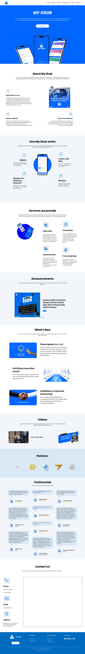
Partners (59, 2)
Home (48, 2)
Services (53, 2)
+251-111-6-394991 (7, 589)
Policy (72, 2)
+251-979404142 (7, 592)
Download (78, 2)
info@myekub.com (7, 608)
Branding (64, 2)
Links (69, 2)
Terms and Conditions (42, 648)
